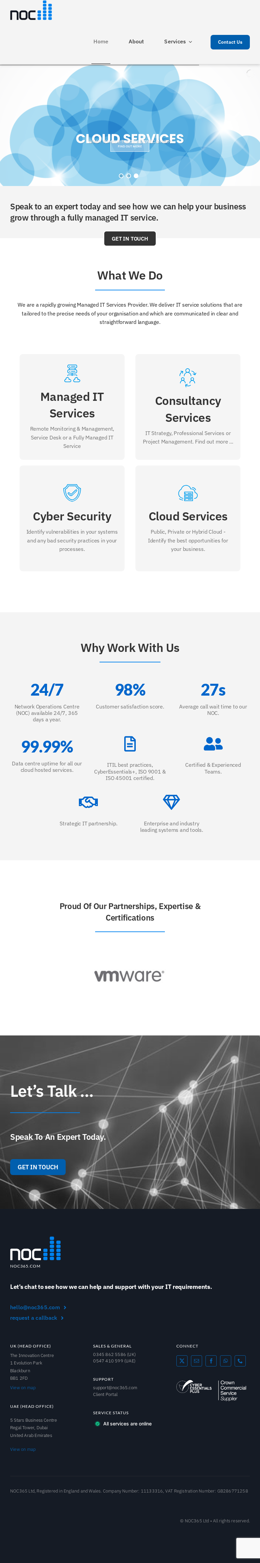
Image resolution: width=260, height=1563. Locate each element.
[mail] (196, 1360)
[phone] (240, 1360)
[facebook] (211, 1360)
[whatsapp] (225, 1360)
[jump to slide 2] (128, 175)
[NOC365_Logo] (35, 1238)
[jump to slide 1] (121, 175)
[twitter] (182, 1360)
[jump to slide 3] (136, 175)
